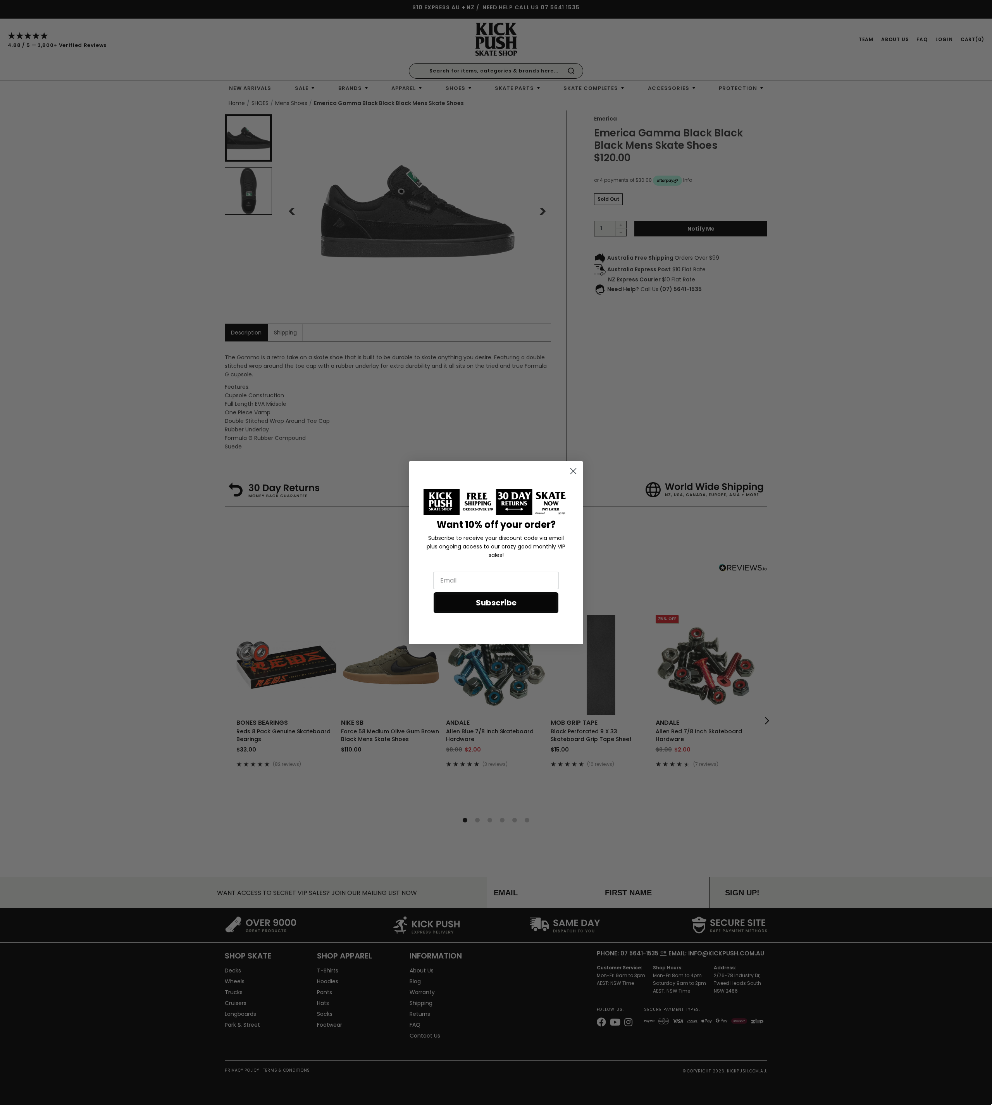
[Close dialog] (573, 471)
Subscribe (496, 602)
